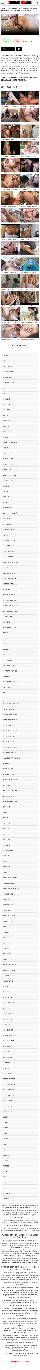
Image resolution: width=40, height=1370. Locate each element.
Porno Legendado (10, 916)
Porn (5, 861)
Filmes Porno (8, 557)
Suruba (5, 1068)
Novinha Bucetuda (10, 801)
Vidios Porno (8, 1111)
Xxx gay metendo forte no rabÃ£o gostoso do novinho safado (10, 189)
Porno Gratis (8, 905)
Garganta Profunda (11, 562)
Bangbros (7, 377)
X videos (6, 1122)
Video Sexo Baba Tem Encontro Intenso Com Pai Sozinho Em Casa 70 (29, 306)
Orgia (5, 812)
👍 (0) (7, 41)
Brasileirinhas (8, 404)
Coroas (6, 486)
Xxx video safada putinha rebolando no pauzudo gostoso (29, 156)
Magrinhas (7, 676)
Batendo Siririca (9, 383)
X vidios (6, 1133)
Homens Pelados (9, 627)
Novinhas (6, 807)
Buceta (5, 415)
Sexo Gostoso (8, 1013)
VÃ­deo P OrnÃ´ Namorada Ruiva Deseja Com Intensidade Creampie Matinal (10, 223)
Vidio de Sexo (8, 1101)
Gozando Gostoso (10, 606)
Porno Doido (8, 894)
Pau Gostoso (8, 823)
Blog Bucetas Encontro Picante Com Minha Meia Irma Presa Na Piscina (29, 272)
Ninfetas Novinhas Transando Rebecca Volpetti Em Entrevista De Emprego (10, 256)
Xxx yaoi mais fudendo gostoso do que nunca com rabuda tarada (10, 139)
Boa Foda (6, 393)
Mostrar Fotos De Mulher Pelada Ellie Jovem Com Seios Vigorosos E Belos (10, 339)
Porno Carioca (9, 883)
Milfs (5, 693)
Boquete (6, 399)
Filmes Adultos (9, 540)
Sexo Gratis (7, 1019)
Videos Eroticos (9, 1090)
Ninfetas (6, 785)
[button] (37, 2)
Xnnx (5, 1144)
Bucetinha (7, 426)
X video (5, 1117)
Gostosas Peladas (10, 578)
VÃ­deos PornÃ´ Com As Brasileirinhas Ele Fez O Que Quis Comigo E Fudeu (29, 239)
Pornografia (8, 921)
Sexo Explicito (8, 1003)
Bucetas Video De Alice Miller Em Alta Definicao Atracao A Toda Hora (29, 206)
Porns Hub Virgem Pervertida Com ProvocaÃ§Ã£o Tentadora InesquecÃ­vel (10, 239)
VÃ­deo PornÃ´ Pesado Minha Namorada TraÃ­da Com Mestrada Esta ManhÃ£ (10, 322)
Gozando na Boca (10, 611)
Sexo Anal (7, 992)
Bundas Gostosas (10, 442)
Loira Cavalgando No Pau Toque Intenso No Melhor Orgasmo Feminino (29, 339)
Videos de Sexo (9, 1084)
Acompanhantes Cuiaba (20, 1362)
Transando (7, 1073)
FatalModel (7, 524)
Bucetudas (7, 431)
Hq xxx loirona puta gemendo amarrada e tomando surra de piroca (10, 156)
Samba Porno (8, 981)
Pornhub (6, 867)
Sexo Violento (8, 1046)
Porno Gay (7, 899)
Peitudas (6, 845)
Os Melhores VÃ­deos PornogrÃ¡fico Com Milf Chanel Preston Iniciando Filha (10, 306)
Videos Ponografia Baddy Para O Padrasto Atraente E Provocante (29, 289)
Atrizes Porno (8, 366)
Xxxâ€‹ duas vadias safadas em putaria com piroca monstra (10, 123)
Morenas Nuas (8, 709)
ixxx (4, 644)
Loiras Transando (10, 671)
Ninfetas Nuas (8, 796)
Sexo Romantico (9, 1035)
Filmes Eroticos (9, 551)
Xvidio (5, 1171)
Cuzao (5, 491)
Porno (5, 872)
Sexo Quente (8, 1030)
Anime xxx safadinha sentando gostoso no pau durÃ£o (29, 123)
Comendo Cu (8, 480)
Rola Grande (8, 954)
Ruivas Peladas (9, 970)
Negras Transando (10, 780)
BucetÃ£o (6, 421)
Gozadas (6, 589)
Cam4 (5, 453)
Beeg (5, 388)
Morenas (6, 698)
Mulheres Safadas (10, 752)
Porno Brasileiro (10, 878)
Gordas (6, 567)
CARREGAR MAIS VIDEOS (19, 345)
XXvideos (6, 1182)
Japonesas (7, 649)
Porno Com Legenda (11, 888)
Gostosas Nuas (9, 573)
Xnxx (4, 1149)
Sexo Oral (7, 1024)
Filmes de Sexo (9, 546)
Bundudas (7, 448)
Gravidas (6, 622)
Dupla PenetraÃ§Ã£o (11, 513)
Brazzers (6, 410)
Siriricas (6, 1052)
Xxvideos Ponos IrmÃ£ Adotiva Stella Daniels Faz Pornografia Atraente (29, 322)
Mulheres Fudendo (10, 731)
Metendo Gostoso (10, 682)
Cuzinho (6, 497)
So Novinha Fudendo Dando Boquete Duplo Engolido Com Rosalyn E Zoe (10, 272)
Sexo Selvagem (9, 1041)
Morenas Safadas (10, 720)
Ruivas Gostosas (9, 965)
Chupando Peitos (9, 475)
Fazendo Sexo (8, 529)
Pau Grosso (7, 834)
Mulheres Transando (11, 758)
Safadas (6, 975)
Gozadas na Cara (9, 595)
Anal (4, 361)
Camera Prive (8, 459)
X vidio (5, 1128)
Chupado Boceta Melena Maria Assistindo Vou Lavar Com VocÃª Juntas (10, 206)
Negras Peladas (9, 774)
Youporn (6, 1198)
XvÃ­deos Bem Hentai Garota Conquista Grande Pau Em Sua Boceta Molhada (29, 256)
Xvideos (6, 1166)
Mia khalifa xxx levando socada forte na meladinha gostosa (29, 189)
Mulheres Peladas (10, 747)
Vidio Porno (7, 1106)
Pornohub (7, 926)
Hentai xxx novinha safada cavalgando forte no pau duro (10, 173)
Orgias (5, 818)
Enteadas (6, 519)
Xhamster (7, 1139)
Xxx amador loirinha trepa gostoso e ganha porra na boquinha (29, 106)
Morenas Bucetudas (11, 703)
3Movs (5, 355)
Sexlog (5, 986)
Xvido (5, 1177)
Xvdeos (5, 1160)
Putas (5, 937)
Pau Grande (7, 829)
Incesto (6, 638)
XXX (20, 87)
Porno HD (6, 910)
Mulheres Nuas (9, 742)
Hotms (5, 633)
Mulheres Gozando (10, 736)
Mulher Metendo (9, 725)
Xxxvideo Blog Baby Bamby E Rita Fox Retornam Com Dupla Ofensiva (29, 223)
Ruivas (5, 959)
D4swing (6, 502)
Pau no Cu (6, 839)
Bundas (5, 437)
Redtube (6, 948)
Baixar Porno (8, 372)
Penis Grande (8, 850)
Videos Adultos (9, 1079)
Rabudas (6, 943)
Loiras (5, 654)
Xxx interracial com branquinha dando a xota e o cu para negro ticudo (10, 106)
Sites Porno (7, 1057)
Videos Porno (8, 1095)
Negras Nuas (8, 769)
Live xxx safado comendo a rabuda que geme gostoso (29, 139)
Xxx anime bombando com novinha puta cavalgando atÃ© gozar (29, 173)
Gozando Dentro (9, 600)
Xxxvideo (6, 1193)
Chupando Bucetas (10, 470)
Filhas (5, 535)
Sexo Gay (6, 1008)
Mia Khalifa (7, 687)
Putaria (6, 932)
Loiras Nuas (7, 660)
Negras (6, 763)
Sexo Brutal (7, 997)
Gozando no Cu (9, 616)
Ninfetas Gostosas (10, 790)
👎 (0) (17, 41)
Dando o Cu (7, 508)
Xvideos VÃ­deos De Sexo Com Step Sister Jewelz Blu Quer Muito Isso (10, 289)
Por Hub (6, 856)
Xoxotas (6, 1155)
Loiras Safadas (9, 665)
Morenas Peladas (10, 714)
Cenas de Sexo (8, 464)
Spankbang (7, 1062)
